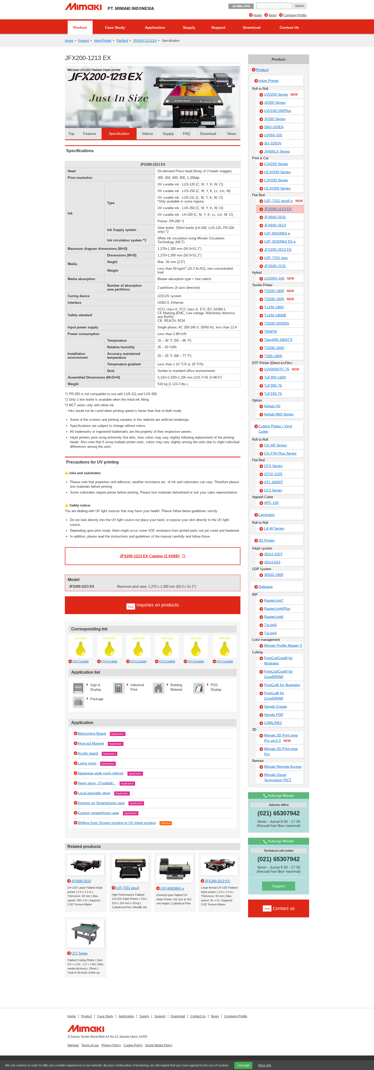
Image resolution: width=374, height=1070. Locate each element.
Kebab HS (272, 406)
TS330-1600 (274, 348)
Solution (165, 823)
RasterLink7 (273, 600)
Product (80, 27)
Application (155, 27)
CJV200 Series (276, 164)
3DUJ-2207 (273, 554)
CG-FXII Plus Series (280, 453)
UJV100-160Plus (277, 111)
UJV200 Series (281, 94)
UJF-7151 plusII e (283, 201)
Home (257, 15)
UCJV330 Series (277, 172)
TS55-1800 (273, 356)
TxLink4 (270, 633)
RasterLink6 (273, 617)
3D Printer (266, 540)
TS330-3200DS (276, 323)
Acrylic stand (88, 753)
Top (71, 134)
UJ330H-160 (279, 278)
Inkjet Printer (102, 40)
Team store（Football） (97, 783)
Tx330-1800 (274, 307)
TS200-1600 (279, 299)
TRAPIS (270, 331)
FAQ (186, 134)
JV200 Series (274, 102)
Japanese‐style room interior (101, 773)
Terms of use (90, 1045)
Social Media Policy (158, 1045)
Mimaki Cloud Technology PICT (278, 777)
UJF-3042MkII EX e (280, 241)
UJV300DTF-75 (281, 369)
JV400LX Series (277, 151)
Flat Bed (122, 40)
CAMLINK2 (273, 723)
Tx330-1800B (275, 315)
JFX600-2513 (275, 225)
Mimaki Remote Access (282, 766)
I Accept (243, 1065)
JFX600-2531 (275, 217)
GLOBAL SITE (241, 6)
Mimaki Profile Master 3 (283, 645)
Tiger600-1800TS (278, 340)
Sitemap (73, 1045)
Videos (147, 134)
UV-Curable (81, 661)
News (273, 15)
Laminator (266, 515)
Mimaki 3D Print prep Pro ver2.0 (281, 738)
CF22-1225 (273, 474)
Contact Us (289, 27)
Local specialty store (94, 793)
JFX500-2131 (275, 266)
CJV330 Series (276, 180)
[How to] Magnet (91, 743)
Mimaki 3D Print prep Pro (281, 751)
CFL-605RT (273, 482)
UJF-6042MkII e (277, 233)
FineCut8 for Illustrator (282, 685)
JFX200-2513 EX (278, 250)
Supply (189, 27)
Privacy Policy (111, 1045)
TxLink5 (270, 625)
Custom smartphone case (98, 813)
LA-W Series (274, 528)
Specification (119, 134)
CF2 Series (273, 490)
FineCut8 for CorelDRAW (274, 695)
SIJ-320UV (272, 143)
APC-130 (271, 503)
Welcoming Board (92, 733)
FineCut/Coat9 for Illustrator (278, 660)
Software (265, 587)
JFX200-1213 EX (145, 40)
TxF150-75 (273, 394)
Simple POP (273, 715)
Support (218, 27)
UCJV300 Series (277, 188)
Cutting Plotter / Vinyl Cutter (275, 428)
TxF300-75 (273, 385)
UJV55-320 (273, 135)
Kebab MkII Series (279, 414)
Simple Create (275, 706)
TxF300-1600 (275, 377)
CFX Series (273, 466)
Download (252, 27)
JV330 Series (274, 119)
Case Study (115, 27)
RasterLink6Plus (277, 608)
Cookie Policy (132, 1045)
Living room (87, 763)
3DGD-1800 (273, 575)
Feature (89, 134)
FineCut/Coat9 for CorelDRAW (278, 674)
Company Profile (295, 15)
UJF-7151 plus (276, 258)
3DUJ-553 (272, 562)
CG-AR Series (275, 445)
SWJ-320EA (273, 127)
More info (264, 1065)
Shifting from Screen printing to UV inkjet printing (117, 823)
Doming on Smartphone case (101, 803)
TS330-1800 (279, 291)
